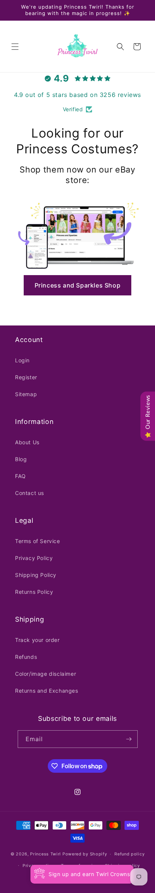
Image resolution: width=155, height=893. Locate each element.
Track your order (37, 640)
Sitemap (26, 394)
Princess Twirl (45, 854)
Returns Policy (34, 592)
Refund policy (129, 854)
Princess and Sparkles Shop (78, 285)
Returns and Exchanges (46, 690)
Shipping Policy (35, 575)
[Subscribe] (129, 739)
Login (22, 360)
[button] (15, 46)
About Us (27, 442)
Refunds (26, 657)
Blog (21, 459)
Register (26, 377)
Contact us (29, 493)
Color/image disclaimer (45, 674)
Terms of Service (37, 541)
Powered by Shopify (84, 854)
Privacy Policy (34, 558)
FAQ (20, 476)
